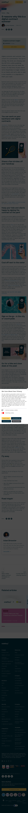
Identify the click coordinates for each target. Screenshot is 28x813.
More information (16, 421)
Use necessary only (16, 418)
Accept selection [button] (6, 421)
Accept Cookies (6, 418)
